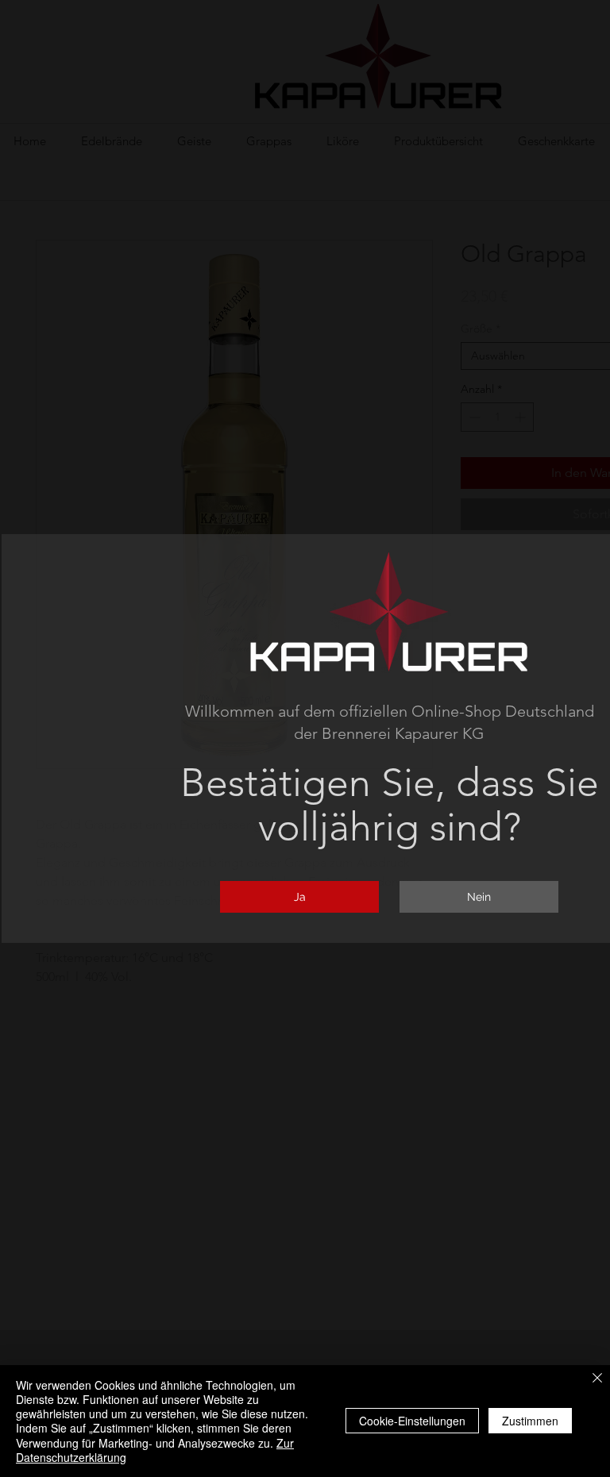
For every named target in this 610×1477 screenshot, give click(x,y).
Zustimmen (530, 1421)
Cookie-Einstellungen (412, 1421)
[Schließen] (597, 1379)
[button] (299, 897)
